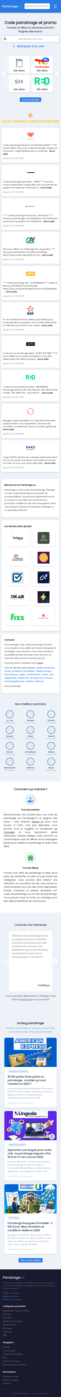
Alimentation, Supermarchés (16, 1310)
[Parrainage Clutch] (43, 597)
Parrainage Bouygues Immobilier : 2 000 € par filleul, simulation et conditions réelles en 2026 (30, 1226)
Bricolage (7, 1328)
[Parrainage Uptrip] (43, 577)
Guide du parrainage (13, 1354)
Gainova (39, 681)
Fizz (51, 674)
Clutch (45, 674)
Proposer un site (10, 1376)
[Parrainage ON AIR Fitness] (17, 597)
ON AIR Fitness (33, 674)
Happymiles (10, 678)
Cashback (7, 1331)
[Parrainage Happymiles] (43, 616)
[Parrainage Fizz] (17, 616)
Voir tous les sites (30, 99)
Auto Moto (7, 1317)
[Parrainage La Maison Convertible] (17, 557)
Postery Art (23, 678)
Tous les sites (9, 1350)
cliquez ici (37, 821)
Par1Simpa (44, 985)
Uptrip (22, 674)
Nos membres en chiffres (15, 1364)
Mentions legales (11, 1380)
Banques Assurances (12, 1321)
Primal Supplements (14, 681)
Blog (5, 1357)
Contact (6, 1383)
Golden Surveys (43, 671)
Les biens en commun (41, 678)
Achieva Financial (45, 667)
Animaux (7, 1314)
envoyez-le (25, 999)
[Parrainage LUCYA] (43, 537)
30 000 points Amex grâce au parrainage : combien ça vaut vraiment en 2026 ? (27, 1080)
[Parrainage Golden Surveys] (43, 557)
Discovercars (11, 674)
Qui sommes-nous (11, 1361)
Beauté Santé (9, 1324)
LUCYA (7, 671)
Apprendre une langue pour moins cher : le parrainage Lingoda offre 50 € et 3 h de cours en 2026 (29, 1153)
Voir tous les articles (30, 1260)
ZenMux (30, 681)
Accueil (6, 1347)
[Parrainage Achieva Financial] (17, 537)
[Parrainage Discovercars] (17, 577)
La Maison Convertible (23, 671)
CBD (5, 1335)
